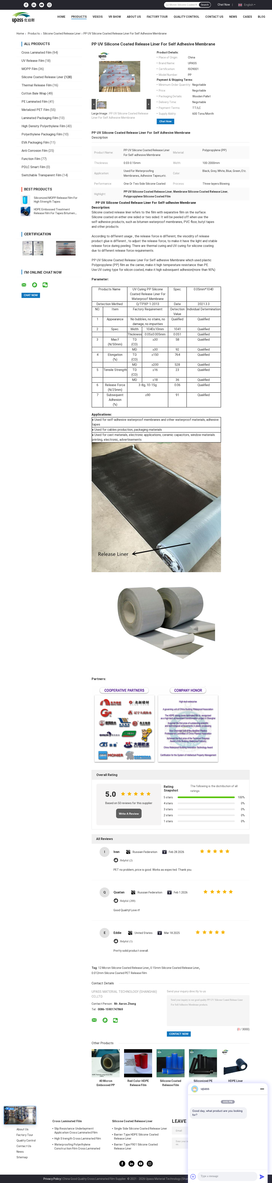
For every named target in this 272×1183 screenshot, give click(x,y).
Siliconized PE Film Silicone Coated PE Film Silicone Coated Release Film (203, 1083)
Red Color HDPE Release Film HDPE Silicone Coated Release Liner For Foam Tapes (138, 1083)
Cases (247, 16)
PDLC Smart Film (33, 167)
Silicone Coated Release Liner (62, 33)
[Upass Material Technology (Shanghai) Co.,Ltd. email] (26, 285)
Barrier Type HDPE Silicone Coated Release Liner (136, 1136)
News (233, 16)
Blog (261, 16)
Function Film (31, 159)
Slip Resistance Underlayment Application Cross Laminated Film (76, 1130)
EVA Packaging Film (35, 142)
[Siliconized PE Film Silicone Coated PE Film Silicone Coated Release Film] (203, 1063)
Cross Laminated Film (37, 52)
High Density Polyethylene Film (43, 126)
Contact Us (214, 16)
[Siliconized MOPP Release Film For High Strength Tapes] (25, 200)
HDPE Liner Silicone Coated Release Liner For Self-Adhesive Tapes (235, 1083)
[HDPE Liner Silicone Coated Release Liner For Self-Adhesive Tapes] (235, 1063)
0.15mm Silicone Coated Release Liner (174, 967)
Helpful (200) (127, 900)
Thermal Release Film (37, 85)
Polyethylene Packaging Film (42, 134)
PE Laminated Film (35, 102)
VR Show (115, 16)
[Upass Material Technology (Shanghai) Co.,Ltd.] (23, 18)
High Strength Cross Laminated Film (77, 1138)
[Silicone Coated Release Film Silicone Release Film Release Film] (171, 1063)
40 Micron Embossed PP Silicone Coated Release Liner (105, 1083)
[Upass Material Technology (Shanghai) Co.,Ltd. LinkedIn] (33, 4)
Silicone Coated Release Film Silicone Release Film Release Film (170, 1083)
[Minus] (262, 1088)
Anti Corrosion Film (35, 151)
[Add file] (193, 1176)
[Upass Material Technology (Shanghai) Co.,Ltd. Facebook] (26, 4)
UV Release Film (33, 61)
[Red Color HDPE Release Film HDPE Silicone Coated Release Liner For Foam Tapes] (138, 1063)
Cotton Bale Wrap (34, 93)
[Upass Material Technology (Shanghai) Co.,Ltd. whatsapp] (37, 285)
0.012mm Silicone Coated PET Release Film (119, 973)
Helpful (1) (126, 941)
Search (205, 4)
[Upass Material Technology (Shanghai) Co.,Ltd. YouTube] (41, 4)
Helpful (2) (126, 860)
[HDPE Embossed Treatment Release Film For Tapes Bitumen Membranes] (25, 211)
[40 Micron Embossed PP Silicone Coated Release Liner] (106, 1063)
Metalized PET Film (35, 110)
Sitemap (22, 1157)
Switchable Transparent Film (42, 175)
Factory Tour (157, 16)
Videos (98, 16)
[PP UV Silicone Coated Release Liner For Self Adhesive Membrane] (119, 74)
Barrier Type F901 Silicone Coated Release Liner (136, 1146)
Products (79, 16)
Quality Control (186, 16)
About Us (134, 16)
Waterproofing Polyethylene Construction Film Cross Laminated (77, 1146)
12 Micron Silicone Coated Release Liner (123, 967)
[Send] (262, 1176)
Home (61, 16)
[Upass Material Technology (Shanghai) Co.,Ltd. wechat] (48, 285)
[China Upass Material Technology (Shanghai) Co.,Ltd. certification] (33, 248)
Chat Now (224, 4)
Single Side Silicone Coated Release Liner (140, 1128)
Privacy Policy (52, 1178)
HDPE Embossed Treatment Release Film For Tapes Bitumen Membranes (54, 213)
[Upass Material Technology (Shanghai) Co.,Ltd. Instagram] (49, 4)
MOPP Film (29, 69)
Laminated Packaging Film (40, 118)
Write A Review (129, 813)
